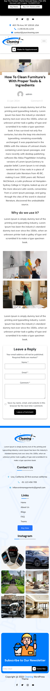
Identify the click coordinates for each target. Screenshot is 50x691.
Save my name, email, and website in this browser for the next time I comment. (26, 404)
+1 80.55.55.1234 (25, 29)
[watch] (12, 557)
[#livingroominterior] (37, 582)
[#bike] (12, 606)
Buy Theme (14, 7)
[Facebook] (17, 19)
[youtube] (33, 685)
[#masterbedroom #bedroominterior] (37, 606)
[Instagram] (27, 19)
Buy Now (25, 528)
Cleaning (29, 676)
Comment (25, 382)
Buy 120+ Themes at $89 (31, 7)
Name (25, 362)
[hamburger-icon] (44, 41)
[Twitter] (22, 19)
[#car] (37, 557)
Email (25, 372)
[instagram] (27, 685)
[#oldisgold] (12, 582)
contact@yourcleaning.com (26, 32)
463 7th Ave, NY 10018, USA (25, 25)
